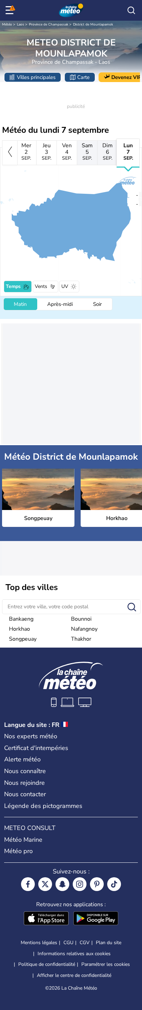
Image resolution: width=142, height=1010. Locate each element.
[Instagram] (80, 884)
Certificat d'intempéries (36, 748)
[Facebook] (28, 884)
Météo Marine (23, 840)
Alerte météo (22, 759)
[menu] (10, 10)
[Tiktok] (114, 884)
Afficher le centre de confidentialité (74, 975)
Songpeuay (23, 639)
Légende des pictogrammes (43, 806)
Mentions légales (39, 942)
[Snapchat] (62, 884)
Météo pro (18, 851)
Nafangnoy (84, 629)
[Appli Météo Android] (95, 919)
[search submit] (132, 607)
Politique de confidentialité (46, 964)
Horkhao (19, 629)
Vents (41, 286)
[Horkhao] (127, 203)
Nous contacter (25, 794)
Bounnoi (81, 619)
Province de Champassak (48, 24)
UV (64, 286)
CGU (68, 942)
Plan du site (108, 942)
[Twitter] (45, 884)
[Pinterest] (97, 884)
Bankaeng (21, 619)
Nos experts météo (30, 736)
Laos (20, 24)
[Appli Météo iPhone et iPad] (46, 919)
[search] (131, 10)
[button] (129, 194)
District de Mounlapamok (93, 24)
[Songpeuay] (127, 194)
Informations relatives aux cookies (74, 953)
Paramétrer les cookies (105, 964)
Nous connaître (25, 771)
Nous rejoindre (24, 783)
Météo (7, 24)
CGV (85, 942)
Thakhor (81, 639)
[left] (10, 152)
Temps (13, 286)
